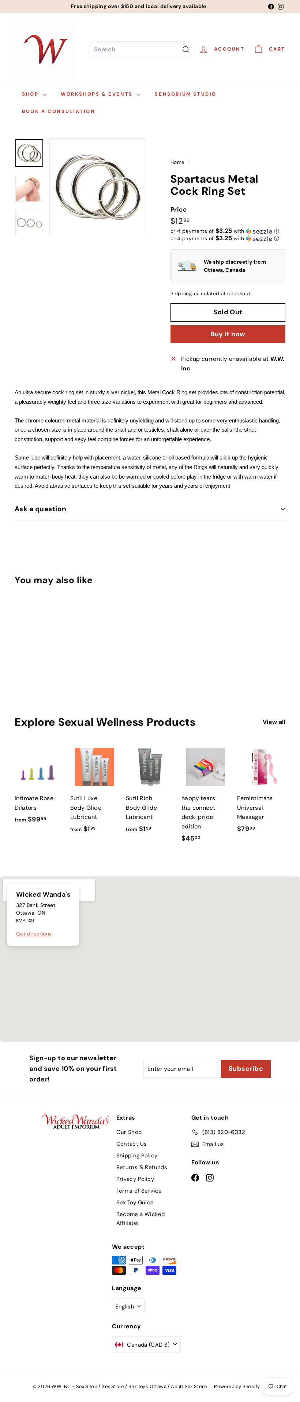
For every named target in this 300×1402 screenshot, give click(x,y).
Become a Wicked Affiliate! (140, 1219)
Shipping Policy (137, 1155)
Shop (31, 94)
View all (274, 722)
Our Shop (129, 1132)
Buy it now (227, 334)
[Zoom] (98, 187)
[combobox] (141, 49)
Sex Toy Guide (135, 1202)
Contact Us (131, 1143)
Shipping (181, 293)
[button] (224, 231)
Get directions (34, 933)
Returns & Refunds (142, 1167)
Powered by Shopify (237, 1386)
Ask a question (41, 508)
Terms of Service (139, 1190)
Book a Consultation (58, 111)
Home (178, 162)
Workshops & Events (98, 94)
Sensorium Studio (186, 94)
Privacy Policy (135, 1179)
